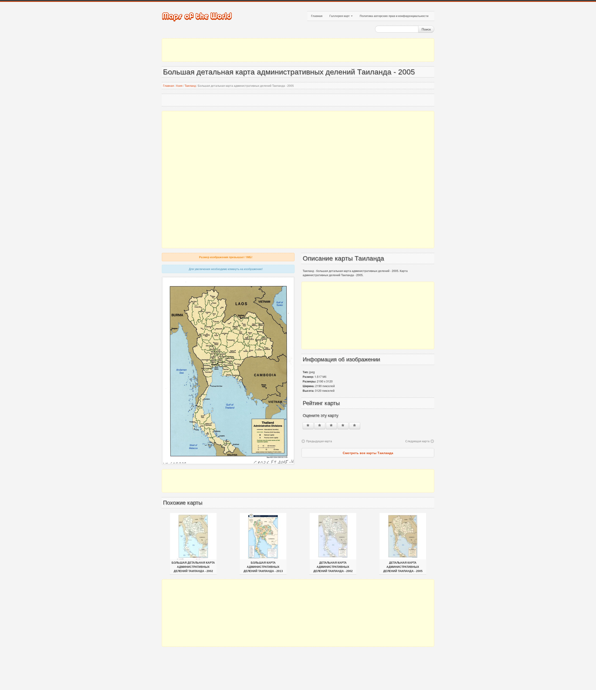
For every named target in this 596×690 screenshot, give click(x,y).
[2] (319, 425)
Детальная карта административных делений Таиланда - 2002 (333, 567)
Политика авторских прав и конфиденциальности (394, 16)
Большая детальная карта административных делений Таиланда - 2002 (193, 567)
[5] (354, 425)
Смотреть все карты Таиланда (368, 452)
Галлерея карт (339, 16)
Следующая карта (417, 441)
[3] (331, 425)
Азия (179, 85)
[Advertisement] (298, 50)
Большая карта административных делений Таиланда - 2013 (263, 567)
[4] (343, 425)
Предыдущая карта (319, 441)
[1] (308, 425)
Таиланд (190, 85)
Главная (316, 16)
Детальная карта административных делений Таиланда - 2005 (403, 567)
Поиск (426, 29)
